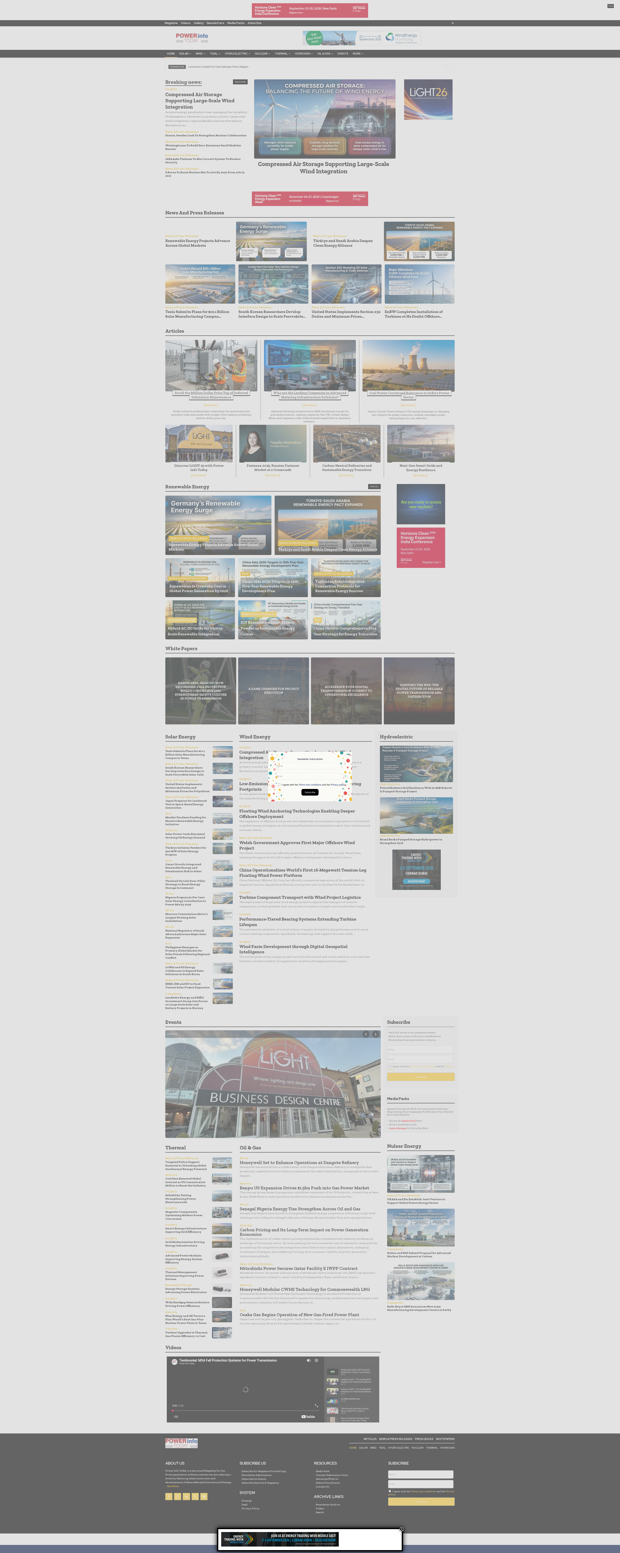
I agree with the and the (313, 784)
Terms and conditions (310, 784)
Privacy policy (338, 784)
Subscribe (310, 792)
